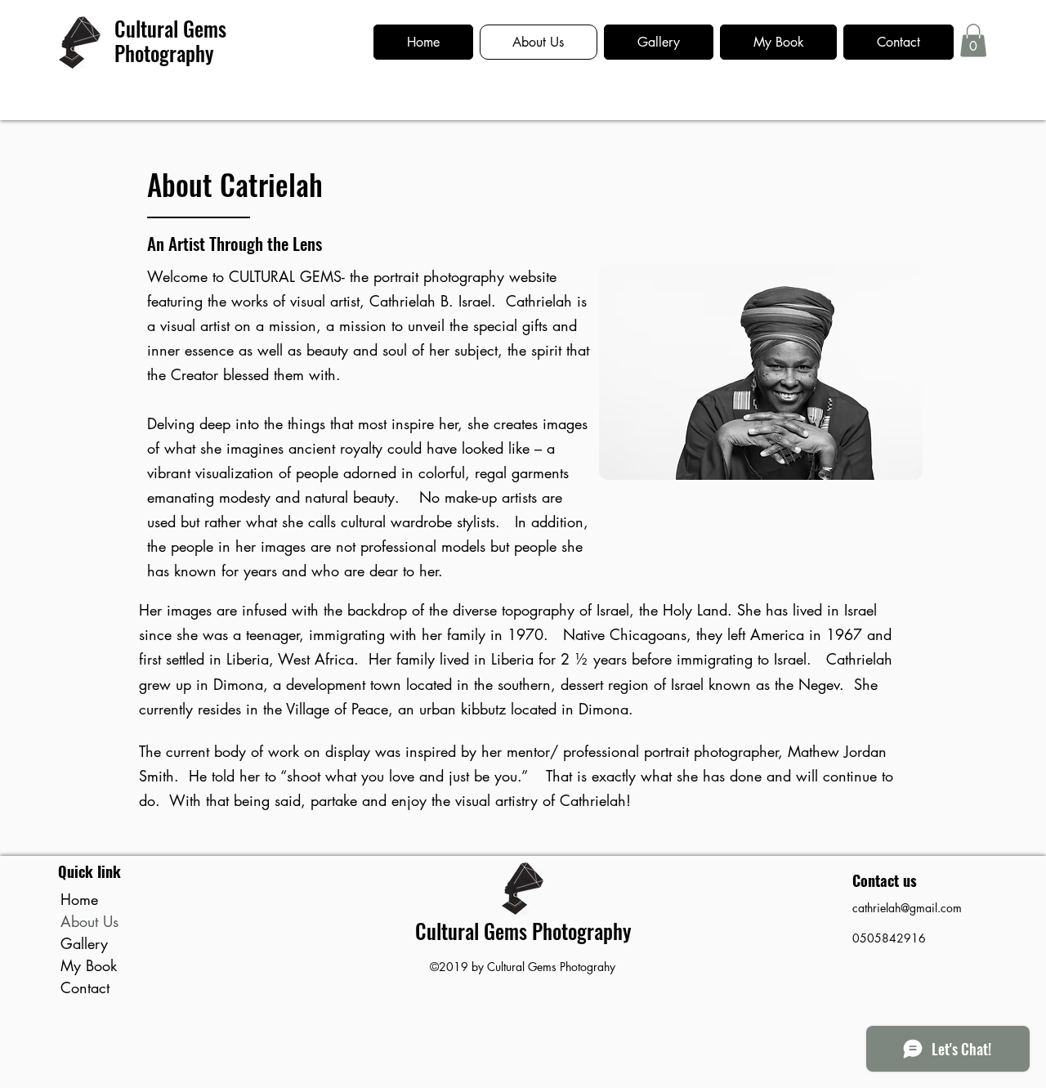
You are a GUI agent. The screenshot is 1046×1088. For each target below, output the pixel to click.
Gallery (84, 943)
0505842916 (889, 938)
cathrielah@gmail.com (907, 908)
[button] (973, 40)
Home (79, 899)
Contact (85, 987)
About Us (89, 921)
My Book (88, 965)
